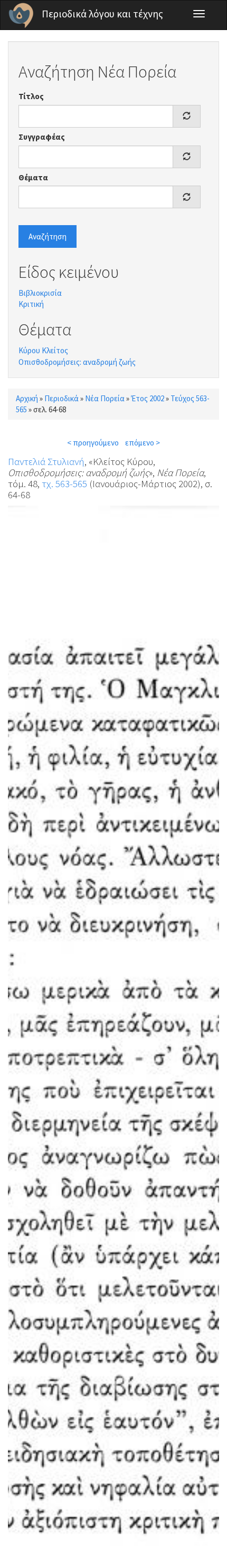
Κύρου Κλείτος (43, 350)
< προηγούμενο (93, 443)
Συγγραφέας (41, 137)
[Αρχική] (21, 15)
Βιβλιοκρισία (40, 293)
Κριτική (31, 304)
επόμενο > (142, 443)
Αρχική (27, 398)
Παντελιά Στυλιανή (46, 461)
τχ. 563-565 (64, 483)
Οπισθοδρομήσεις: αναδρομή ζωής (77, 362)
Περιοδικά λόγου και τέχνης (102, 13)
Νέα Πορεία (105, 398)
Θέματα (33, 177)
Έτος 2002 (147, 398)
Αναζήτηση (48, 236)
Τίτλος (31, 96)
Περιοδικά (61, 398)
